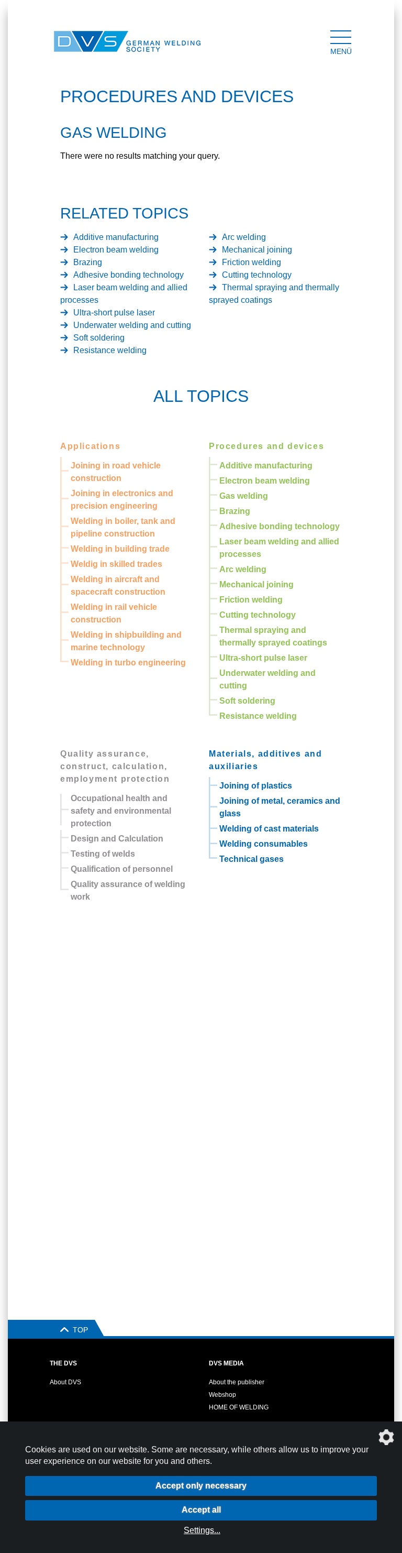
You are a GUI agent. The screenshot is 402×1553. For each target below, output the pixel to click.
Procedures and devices (266, 446)
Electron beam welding (116, 249)
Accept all (201, 1509)
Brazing (87, 262)
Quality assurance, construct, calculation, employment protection (115, 766)
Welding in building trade (120, 548)
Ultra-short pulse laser (114, 312)
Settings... (202, 1530)
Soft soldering (99, 337)
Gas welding (243, 495)
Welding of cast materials (269, 828)
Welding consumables (263, 843)
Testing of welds (103, 853)
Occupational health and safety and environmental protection (121, 811)
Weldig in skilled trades (116, 564)
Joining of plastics (255, 785)
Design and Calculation (117, 838)
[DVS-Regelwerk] (68, 41)
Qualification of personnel (122, 869)
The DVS (63, 1363)
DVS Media (226, 1363)
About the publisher (236, 1382)
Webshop (222, 1394)
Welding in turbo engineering (128, 662)
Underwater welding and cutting (132, 325)
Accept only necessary (201, 1485)
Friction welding (251, 262)
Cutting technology (257, 274)
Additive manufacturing (116, 237)
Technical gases (251, 859)
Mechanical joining (257, 249)
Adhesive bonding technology (128, 274)
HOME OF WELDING (239, 1407)
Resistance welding (110, 350)
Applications (90, 446)
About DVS (65, 1382)
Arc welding (244, 237)
